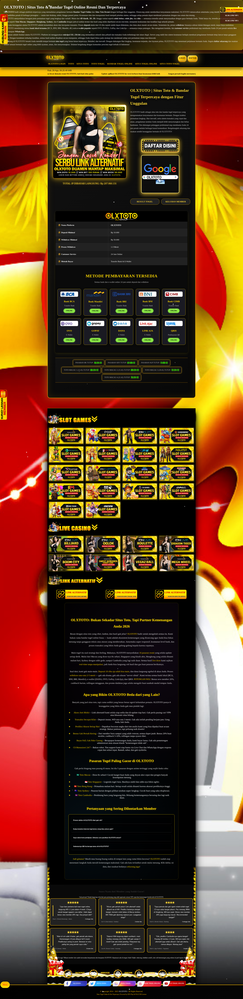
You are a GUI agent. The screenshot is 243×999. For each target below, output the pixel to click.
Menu (5, 985)
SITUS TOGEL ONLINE (146, 64)
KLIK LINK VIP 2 (231, 21)
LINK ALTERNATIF (76, 594)
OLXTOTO (77, 983)
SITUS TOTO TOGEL (170, 64)
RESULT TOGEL (145, 202)
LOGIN (182, 58)
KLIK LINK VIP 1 (231, 15)
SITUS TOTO (82, 64)
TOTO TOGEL (98, 64)
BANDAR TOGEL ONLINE (120, 64)
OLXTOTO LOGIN (57, 64)
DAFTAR (192, 58)
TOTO (71, 64)
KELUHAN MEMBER (176, 202)
